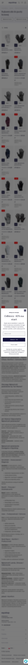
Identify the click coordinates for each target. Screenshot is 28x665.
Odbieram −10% (14, 339)
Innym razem (14, 344)
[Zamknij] (25, 310)
